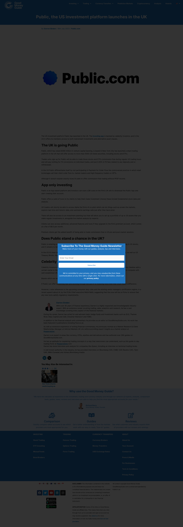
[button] (122, 246)
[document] (91, 263)
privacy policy (93, 278)
